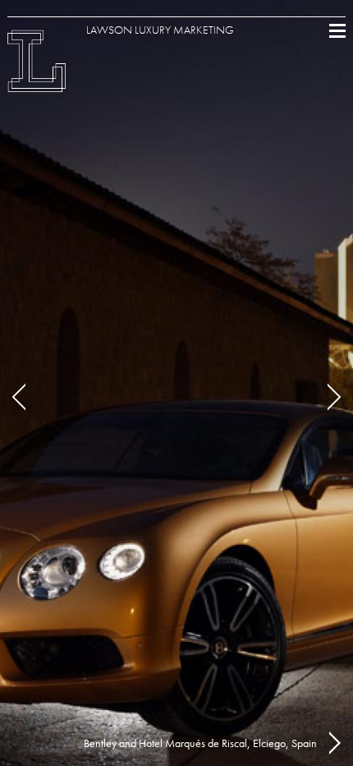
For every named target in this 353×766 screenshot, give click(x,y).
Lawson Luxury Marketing (160, 29)
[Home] (36, 81)
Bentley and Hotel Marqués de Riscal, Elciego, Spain (200, 743)
